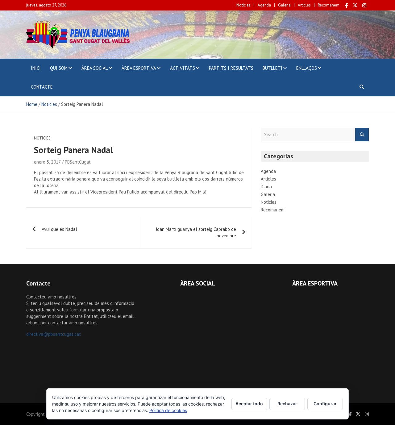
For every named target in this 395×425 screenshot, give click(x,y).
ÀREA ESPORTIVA (139, 68)
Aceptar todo (249, 403)
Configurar (325, 403)
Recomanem (328, 5)
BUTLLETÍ (272, 68)
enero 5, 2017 (47, 162)
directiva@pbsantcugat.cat (53, 334)
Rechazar (287, 403)
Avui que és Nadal (59, 229)
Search (362, 135)
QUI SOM (59, 68)
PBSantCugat (78, 162)
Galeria (284, 5)
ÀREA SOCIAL (94, 68)
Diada (266, 187)
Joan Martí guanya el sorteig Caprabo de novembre (196, 232)
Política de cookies (168, 410)
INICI (36, 68)
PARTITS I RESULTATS (231, 68)
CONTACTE (42, 87)
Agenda (264, 5)
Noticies (243, 5)
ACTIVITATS (182, 68)
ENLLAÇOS (306, 68)
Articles (304, 5)
